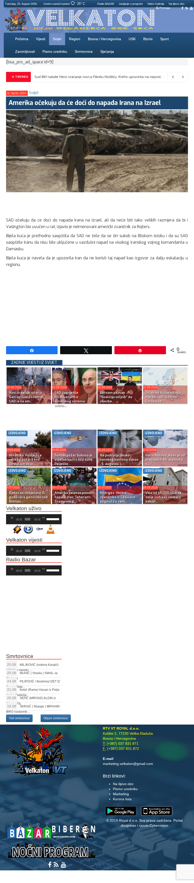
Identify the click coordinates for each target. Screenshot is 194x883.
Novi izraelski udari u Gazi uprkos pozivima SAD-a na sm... (26, 397)
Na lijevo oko (176, 3)
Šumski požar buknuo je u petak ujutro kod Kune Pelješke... (74, 459)
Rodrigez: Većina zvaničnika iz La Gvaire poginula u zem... (117, 497)
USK (132, 39)
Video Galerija (155, 3)
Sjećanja (107, 51)
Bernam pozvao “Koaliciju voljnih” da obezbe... (116, 397)
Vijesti (40, 39)
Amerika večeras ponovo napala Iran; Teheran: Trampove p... (74, 497)
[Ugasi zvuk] (43, 518)
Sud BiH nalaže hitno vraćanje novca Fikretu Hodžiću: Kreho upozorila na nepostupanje (103, 77)
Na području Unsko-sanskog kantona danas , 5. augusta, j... (119, 459)
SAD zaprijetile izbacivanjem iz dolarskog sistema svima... (70, 399)
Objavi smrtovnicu (55, 718)
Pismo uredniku (54, 51)
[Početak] (12, 518)
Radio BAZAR (105, 3)
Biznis (148, 39)
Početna (21, 39)
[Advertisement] (98, 203)
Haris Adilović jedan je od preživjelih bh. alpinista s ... (165, 459)
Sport (164, 39)
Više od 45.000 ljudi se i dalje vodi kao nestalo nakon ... (164, 497)
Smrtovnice (84, 51)
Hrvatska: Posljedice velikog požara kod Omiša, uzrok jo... (25, 459)
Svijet (57, 39)
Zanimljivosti (25, 51)
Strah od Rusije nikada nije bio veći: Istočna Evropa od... (163, 397)
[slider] (52, 518)
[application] (34, 519)
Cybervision (159, 825)
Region (74, 39)
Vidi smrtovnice (19, 718)
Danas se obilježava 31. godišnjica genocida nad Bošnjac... (28, 497)
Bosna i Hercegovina (104, 39)
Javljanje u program (131, 3)
